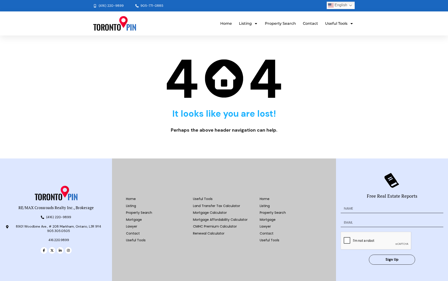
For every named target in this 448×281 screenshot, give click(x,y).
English (340, 5)
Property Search (280, 23)
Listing (245, 23)
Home (226, 23)
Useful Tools (336, 23)
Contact (310, 23)
